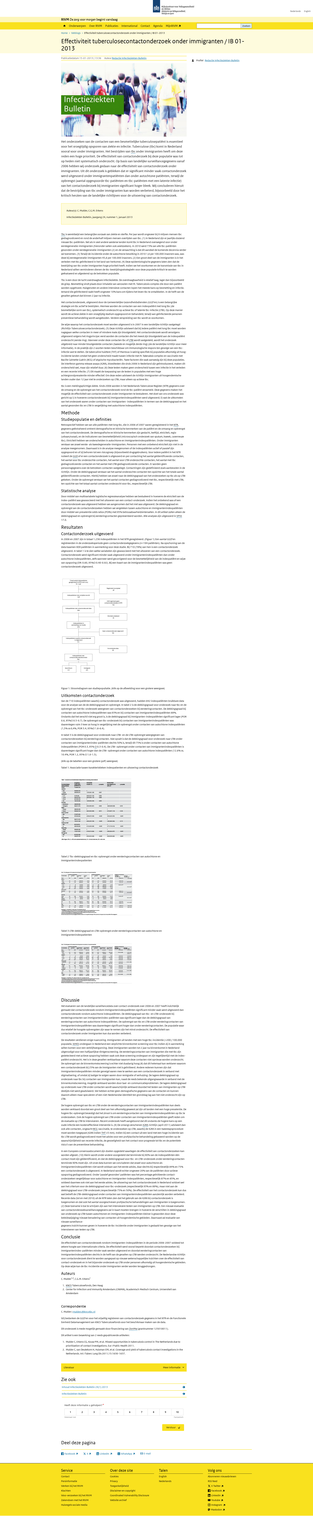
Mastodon (225, 1509)
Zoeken (246, 25)
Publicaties (111, 26)
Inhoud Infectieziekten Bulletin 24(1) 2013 (85, 1387)
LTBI (131, 340)
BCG (95, 1128)
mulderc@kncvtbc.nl (84, 1311)
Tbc (63, 234)
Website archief (118, 1500)
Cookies (114, 1476)
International (129, 26)
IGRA (145, 1124)
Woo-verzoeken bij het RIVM (76, 1495)
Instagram (225, 1504)
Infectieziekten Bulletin (74, 1393)
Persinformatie (69, 1481)
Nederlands (295, 11)
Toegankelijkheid (119, 1485)
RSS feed (212, 1481)
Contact (145, 26)
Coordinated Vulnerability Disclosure (129, 1495)
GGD (75, 456)
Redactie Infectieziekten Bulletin (129, 58)
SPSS (179, 515)
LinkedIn (224, 1495)
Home (64, 25)
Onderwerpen (77, 26)
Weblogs (76, 32)
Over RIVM (95, 26)
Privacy (114, 1481)
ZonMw (133, 1328)
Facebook (225, 1490)
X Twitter (224, 1485)
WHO (75, 1043)
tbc (133, 151)
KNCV (69, 1285)
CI (96, 746)
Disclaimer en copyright (122, 1490)
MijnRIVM (174, 26)
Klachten (66, 1490)
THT (103, 1132)
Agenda (158, 26)
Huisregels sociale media (74, 1504)
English (307, 11)
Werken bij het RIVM (72, 1485)
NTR (176, 424)
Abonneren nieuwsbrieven (222, 1476)
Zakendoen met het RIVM (75, 1500)
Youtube (224, 1500)
